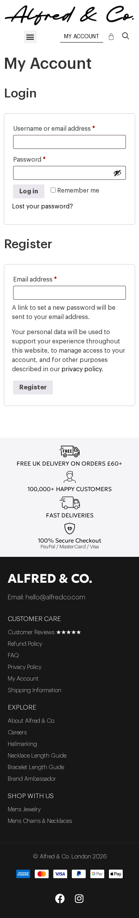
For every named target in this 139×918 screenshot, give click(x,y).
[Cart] (111, 36)
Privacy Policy (24, 667)
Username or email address (67, 127)
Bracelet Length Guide (36, 767)
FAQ (13, 656)
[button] (30, 37)
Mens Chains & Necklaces (40, 821)
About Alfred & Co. (31, 721)
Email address (48, 278)
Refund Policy (25, 644)
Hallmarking (22, 744)
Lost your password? (42, 206)
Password (42, 158)
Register (33, 387)
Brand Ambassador (32, 779)
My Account (81, 36)
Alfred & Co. (50, 578)
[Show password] (117, 173)
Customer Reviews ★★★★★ (44, 632)
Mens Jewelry (24, 809)
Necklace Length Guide (37, 756)
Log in (28, 191)
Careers (17, 732)
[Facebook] (60, 898)
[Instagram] (79, 898)
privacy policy (81, 369)
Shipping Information (34, 690)
